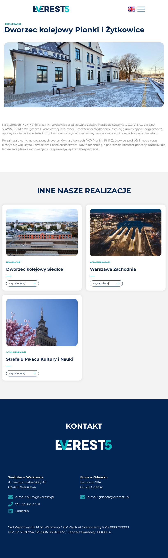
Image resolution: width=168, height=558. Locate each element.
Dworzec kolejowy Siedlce (34, 269)
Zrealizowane (13, 24)
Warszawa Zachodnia (113, 269)
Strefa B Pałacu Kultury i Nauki (39, 359)
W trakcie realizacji (100, 262)
